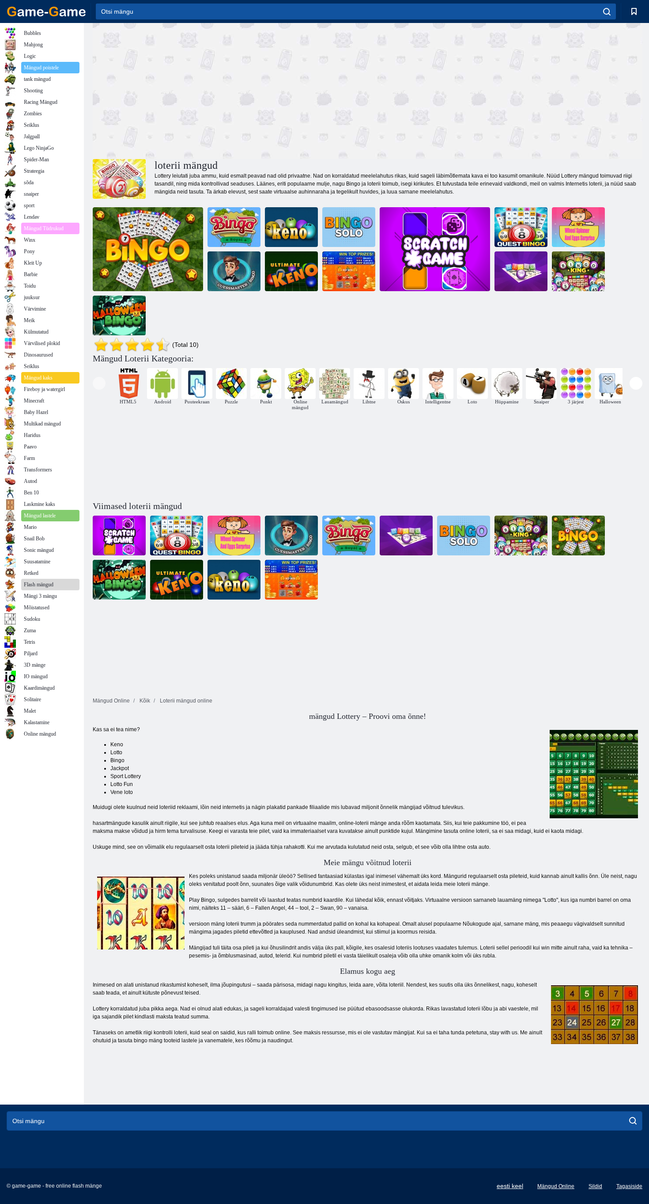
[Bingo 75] (520, 271)
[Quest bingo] (520, 227)
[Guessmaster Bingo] (234, 271)
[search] (606, 11)
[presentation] (99, 383)
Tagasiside (629, 1186)
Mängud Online (555, 1186)
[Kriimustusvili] (348, 271)
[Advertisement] (230, 90)
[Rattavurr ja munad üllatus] (578, 227)
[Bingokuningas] (578, 271)
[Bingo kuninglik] (234, 227)
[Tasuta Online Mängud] (46, 11)
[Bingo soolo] (348, 227)
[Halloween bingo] (119, 315)
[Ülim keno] (291, 271)
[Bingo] (148, 249)
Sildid (595, 1186)
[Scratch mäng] (435, 249)
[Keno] (291, 227)
